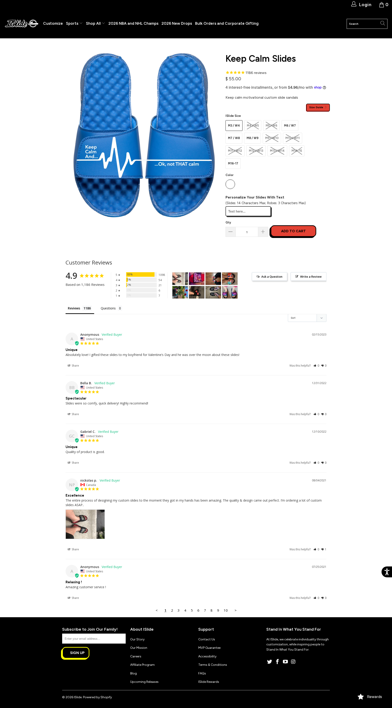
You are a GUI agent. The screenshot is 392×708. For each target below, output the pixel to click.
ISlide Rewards (208, 682)
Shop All (93, 23)
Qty (228, 222)
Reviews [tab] (74, 308)
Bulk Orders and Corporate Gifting (227, 23)
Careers (135, 656)
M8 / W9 (252, 138)
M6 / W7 (290, 125)
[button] (316, 365)
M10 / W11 (292, 138)
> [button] (236, 610)
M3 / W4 (234, 125)
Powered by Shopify (97, 697)
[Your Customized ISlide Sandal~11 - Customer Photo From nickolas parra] (180, 278)
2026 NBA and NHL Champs (133, 23)
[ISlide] (22, 23)
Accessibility (207, 656)
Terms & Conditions (212, 665)
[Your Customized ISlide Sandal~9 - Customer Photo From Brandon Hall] (196, 278)
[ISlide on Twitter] (269, 662)
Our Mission (138, 648)
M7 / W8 (234, 138)
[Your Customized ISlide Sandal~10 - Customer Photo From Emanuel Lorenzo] (213, 292)
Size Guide (316, 107)
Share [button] (75, 365)
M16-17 (233, 163)
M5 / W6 (271, 125)
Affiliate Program (142, 665)
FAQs (202, 673)
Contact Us (206, 639)
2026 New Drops (177, 23)
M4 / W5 (253, 125)
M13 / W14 (277, 150)
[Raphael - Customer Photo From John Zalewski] (213, 278)
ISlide (78, 697)
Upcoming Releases (144, 682)
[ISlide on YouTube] (285, 662)
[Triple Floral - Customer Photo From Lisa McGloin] (230, 278)
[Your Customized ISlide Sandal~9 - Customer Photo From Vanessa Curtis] (230, 292)
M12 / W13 (256, 150)
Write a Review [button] (311, 276)
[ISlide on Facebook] (277, 662)
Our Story (137, 639)
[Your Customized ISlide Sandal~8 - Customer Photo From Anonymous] (196, 292)
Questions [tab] (108, 308)
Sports (72, 23)
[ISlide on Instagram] (293, 662)
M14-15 (297, 150)
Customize (53, 23)
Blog (133, 673)
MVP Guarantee (209, 648)
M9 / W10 (272, 138)
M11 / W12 (235, 150)
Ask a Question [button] (271, 276)
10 (226, 610)
